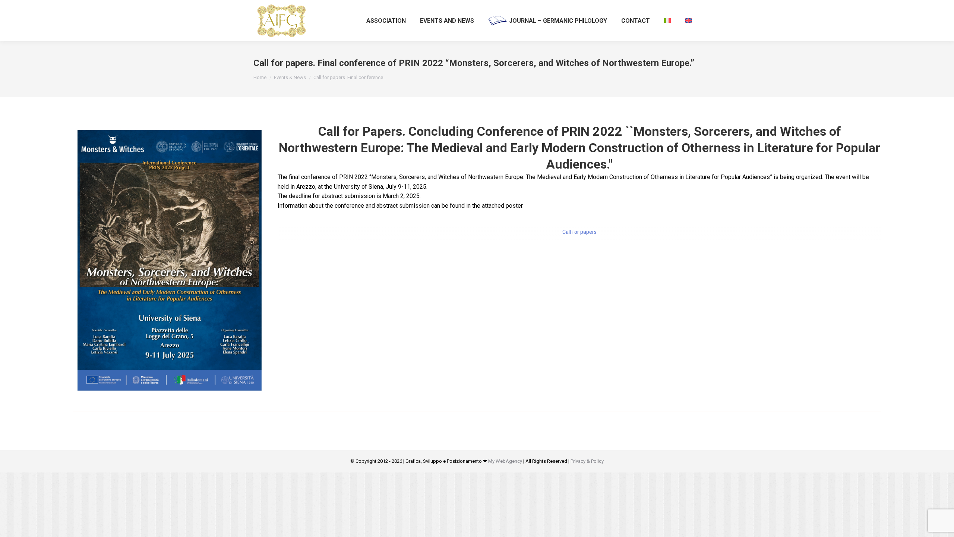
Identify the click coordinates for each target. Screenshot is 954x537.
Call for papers (579, 232)
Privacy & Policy (587, 461)
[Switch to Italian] (667, 20)
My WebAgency (505, 461)
